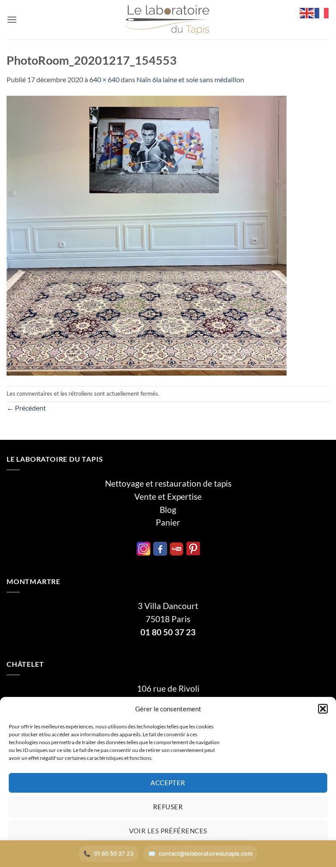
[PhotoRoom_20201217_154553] (147, 234)
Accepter (168, 783)
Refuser (168, 807)
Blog (168, 510)
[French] (322, 12)
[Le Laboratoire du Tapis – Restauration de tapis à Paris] (168, 20)
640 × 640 (104, 79)
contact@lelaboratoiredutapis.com (205, 853)
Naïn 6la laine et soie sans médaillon (190, 79)
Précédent (26, 408)
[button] (322, 708)
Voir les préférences (168, 831)
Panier (168, 522)
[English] (307, 12)
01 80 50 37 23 (168, 632)
